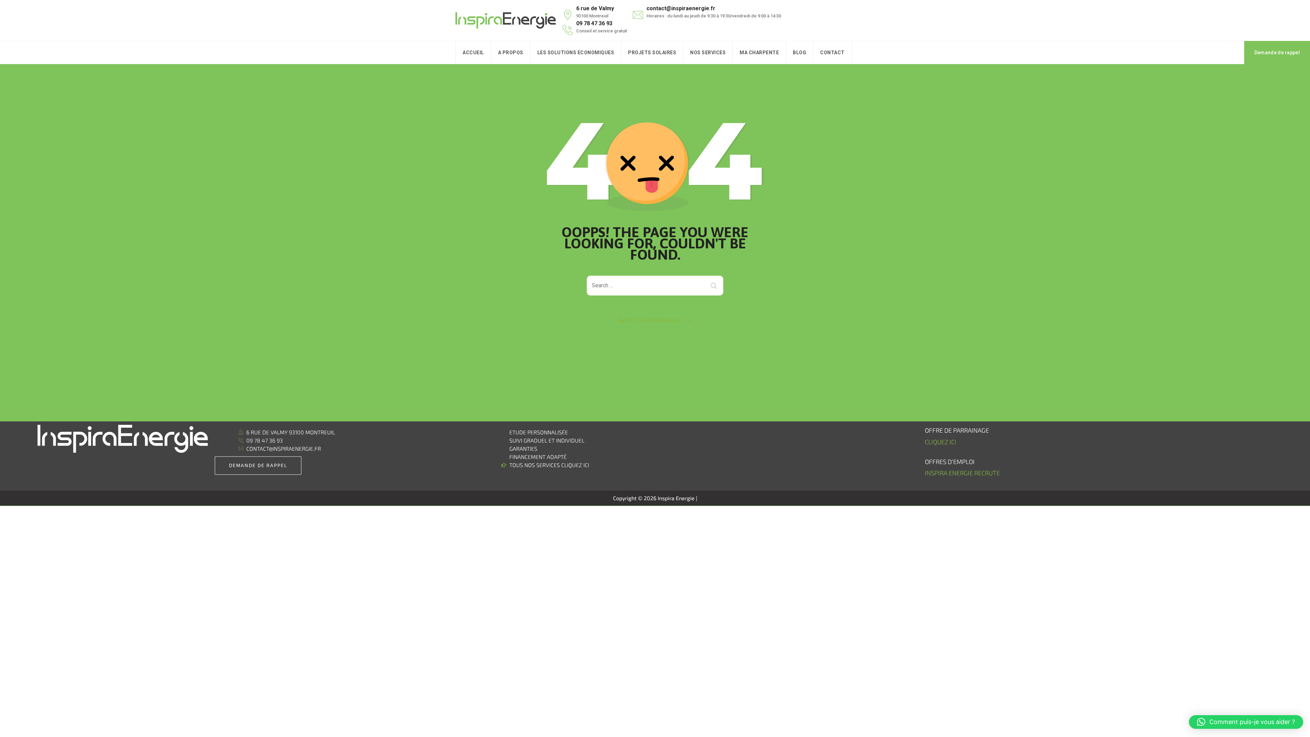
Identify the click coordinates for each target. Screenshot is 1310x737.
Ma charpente (759, 52)
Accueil (473, 52)
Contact (832, 52)
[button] (1246, 722)
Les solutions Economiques (575, 52)
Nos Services (708, 52)
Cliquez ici (940, 442)
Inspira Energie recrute (963, 473)
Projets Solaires (652, 52)
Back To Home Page (650, 320)
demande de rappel (258, 465)
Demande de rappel (1277, 52)
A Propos (510, 52)
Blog (799, 52)
